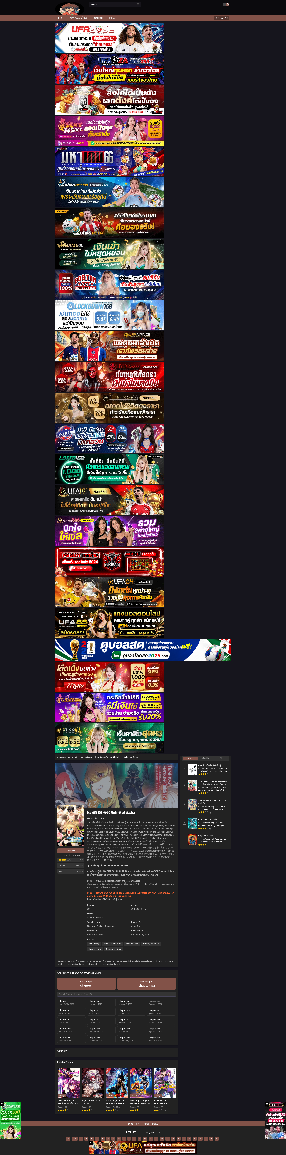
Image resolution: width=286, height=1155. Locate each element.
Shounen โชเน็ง (113, 949)
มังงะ (138, 1124)
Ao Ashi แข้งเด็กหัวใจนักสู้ (209, 765)
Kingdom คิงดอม (205, 836)
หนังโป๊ (155, 1124)
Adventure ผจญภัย (112, 944)
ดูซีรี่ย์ (130, 1124)
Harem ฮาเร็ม (95, 949)
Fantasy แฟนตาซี (151, 944)
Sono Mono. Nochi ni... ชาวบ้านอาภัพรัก (212, 802)
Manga (80, 871)
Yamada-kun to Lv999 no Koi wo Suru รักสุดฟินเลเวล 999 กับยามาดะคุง (213, 783)
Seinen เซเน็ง (217, 771)
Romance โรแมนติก (206, 790)
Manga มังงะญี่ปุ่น (217, 825)
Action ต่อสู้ (94, 944)
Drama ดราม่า (132, 944)
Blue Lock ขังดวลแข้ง (207, 819)
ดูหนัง (146, 1124)
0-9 (74, 1138)
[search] (138, 4)
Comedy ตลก (210, 788)
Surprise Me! (222, 18)
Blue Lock (219, 823)
